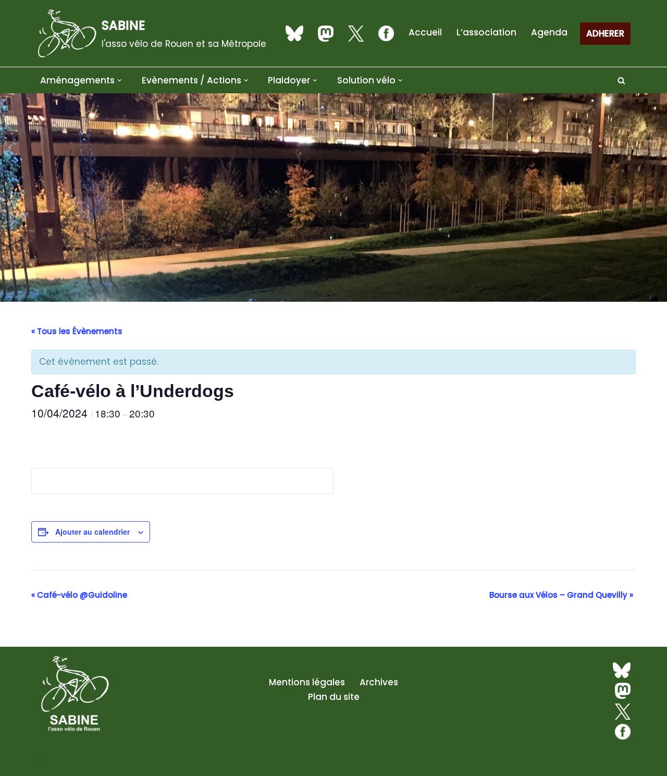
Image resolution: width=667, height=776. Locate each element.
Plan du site (334, 697)
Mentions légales (307, 682)
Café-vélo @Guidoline (79, 594)
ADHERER (605, 33)
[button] (119, 80)
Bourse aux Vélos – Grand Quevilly (561, 594)
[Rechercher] (621, 80)
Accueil (425, 32)
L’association (486, 32)
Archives (379, 682)
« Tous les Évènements (76, 331)
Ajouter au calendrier (92, 531)
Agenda (549, 32)
